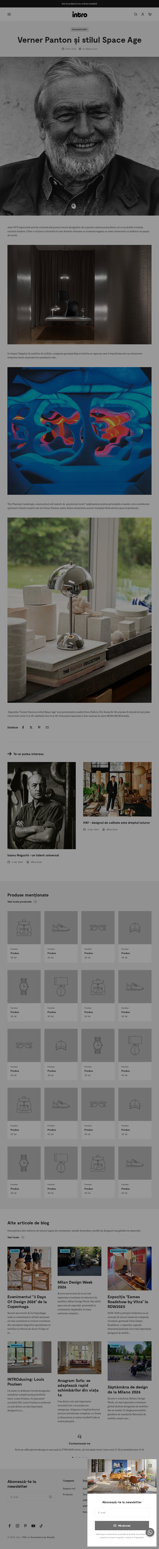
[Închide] (150, 1465)
